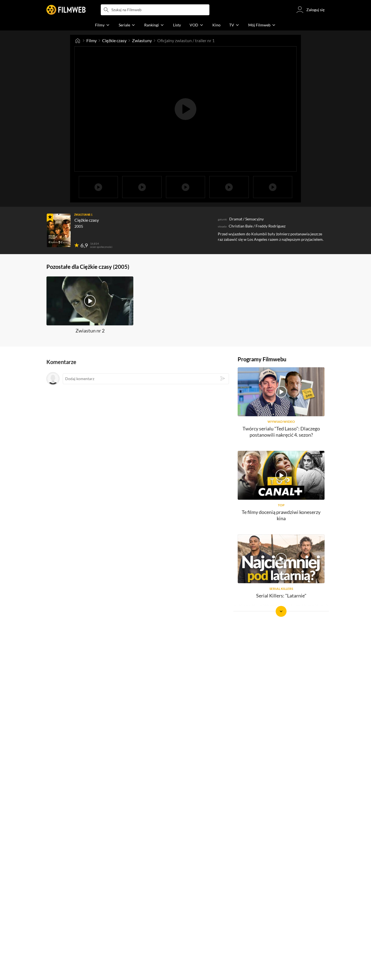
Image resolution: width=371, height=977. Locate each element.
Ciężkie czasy (114, 40)
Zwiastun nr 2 (90, 331)
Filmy (91, 40)
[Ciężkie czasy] (59, 230)
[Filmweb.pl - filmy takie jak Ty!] (66, 10)
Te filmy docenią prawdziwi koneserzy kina (281, 515)
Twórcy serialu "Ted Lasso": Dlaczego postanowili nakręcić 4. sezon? (281, 432)
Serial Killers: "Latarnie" (281, 596)
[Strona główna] (77, 41)
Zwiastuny (142, 40)
